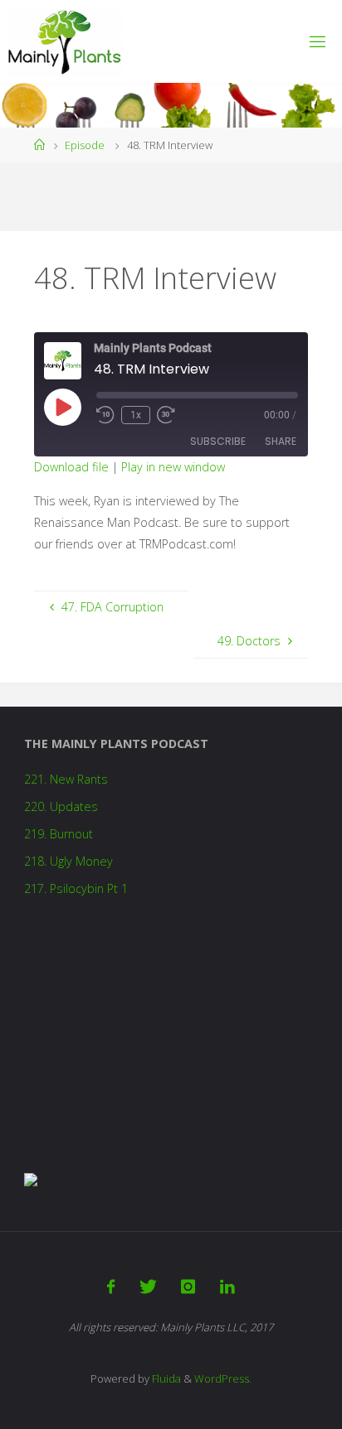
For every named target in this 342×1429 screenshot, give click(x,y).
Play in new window (173, 467)
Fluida (165, 1378)
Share (280, 441)
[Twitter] (148, 1286)
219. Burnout (58, 834)
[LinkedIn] (226, 1286)
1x (135, 415)
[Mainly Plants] (64, 41)
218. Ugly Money (68, 861)
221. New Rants (66, 779)
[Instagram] (188, 1286)
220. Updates (61, 806)
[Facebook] (111, 1286)
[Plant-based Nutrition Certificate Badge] (30, 1178)
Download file (71, 467)
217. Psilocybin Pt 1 (76, 888)
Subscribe (218, 441)
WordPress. (223, 1378)
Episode (85, 145)
